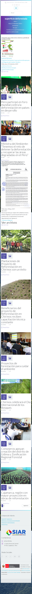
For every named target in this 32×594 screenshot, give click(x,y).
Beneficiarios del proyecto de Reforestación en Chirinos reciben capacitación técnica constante (13, 315)
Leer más (5, 71)
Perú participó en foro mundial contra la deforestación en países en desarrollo (15, 106)
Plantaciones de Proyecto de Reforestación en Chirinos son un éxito (13, 265)
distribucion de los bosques (9, 67)
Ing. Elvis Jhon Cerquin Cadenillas (13, 572)
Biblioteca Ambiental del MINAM (11, 521)
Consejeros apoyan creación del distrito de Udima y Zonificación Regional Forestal (15, 453)
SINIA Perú (5, 524)
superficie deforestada (8, 69)
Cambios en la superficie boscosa (15, 29)
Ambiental (15, 25)
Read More (6, 115)
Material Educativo (7, 58)
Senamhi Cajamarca (7, 519)
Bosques (15, 27)
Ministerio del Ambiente (8, 522)
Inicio (15, 21)
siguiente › (26, 505)
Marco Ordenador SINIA (15, 23)
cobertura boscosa (7, 66)
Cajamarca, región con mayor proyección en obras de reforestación (15, 495)
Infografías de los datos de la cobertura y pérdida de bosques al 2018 (15, 38)
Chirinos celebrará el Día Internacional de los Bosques (15, 404)
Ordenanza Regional (7, 220)
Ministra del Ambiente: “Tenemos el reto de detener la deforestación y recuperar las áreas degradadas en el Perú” (16, 149)
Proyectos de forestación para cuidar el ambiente (15, 366)
